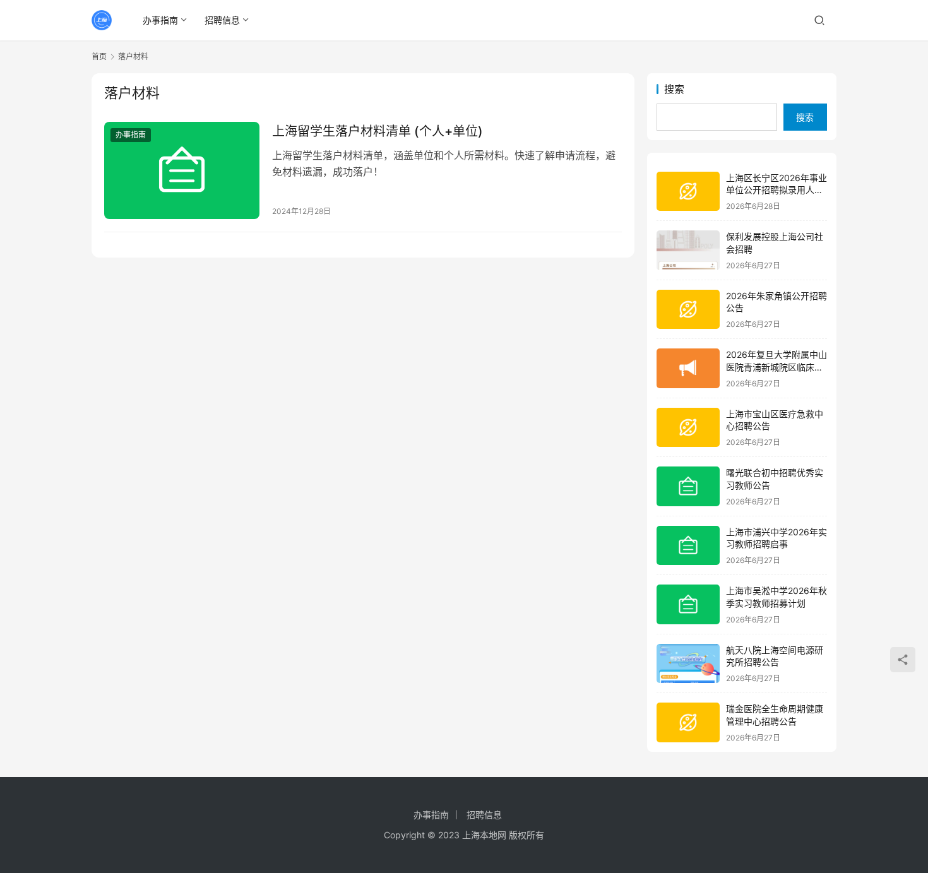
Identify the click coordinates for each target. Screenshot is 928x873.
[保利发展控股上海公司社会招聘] (688, 250)
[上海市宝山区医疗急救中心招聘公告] (688, 428)
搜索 (674, 89)
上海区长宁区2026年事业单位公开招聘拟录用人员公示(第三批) (776, 190)
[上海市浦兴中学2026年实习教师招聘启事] (688, 546)
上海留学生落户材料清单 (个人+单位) (377, 131)
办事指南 (160, 20)
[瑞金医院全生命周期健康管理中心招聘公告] (688, 722)
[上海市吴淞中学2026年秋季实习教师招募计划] (688, 604)
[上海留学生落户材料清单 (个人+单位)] (181, 170)
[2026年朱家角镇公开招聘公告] (688, 310)
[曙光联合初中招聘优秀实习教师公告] (688, 486)
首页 (99, 56)
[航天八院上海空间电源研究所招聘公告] (688, 664)
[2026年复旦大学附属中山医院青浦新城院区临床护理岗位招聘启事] (688, 368)
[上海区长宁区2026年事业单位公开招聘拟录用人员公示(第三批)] (688, 191)
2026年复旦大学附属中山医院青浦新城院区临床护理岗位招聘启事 (776, 366)
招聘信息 (222, 20)
